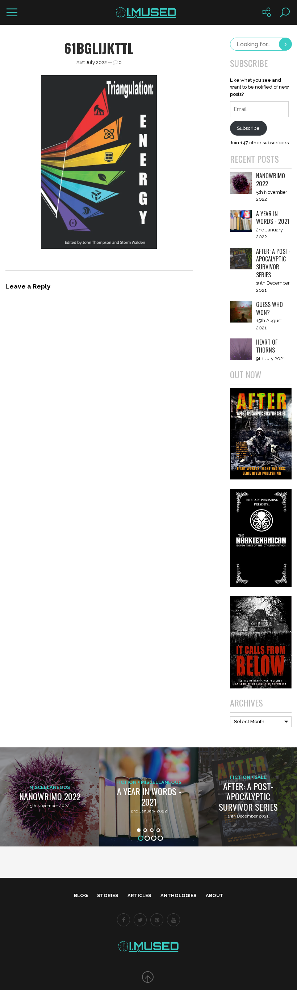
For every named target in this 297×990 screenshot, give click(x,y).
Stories (107, 895)
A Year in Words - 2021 (272, 217)
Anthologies (178, 895)
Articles (139, 895)
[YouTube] (173, 919)
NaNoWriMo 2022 (270, 179)
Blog (81, 895)
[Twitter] (140, 919)
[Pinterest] (156, 919)
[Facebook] (123, 919)
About (214, 895)
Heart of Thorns (266, 346)
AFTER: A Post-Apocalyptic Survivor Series (273, 263)
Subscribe (248, 128)
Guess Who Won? (269, 308)
